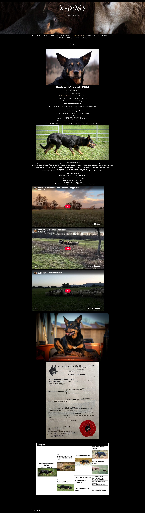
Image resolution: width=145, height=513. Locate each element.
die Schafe (102, 35)
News (45, 35)
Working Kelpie (66, 35)
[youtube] (110, 1)
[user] (112, 1)
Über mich (53, 35)
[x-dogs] (72, 18)
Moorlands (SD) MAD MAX (65, 96)
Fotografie (60, 38)
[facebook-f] (105, 1)
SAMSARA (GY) (91, 35)
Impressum (85, 38)
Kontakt (70, 38)
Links (77, 38)
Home (38, 35)
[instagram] (108, 1)
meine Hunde (78, 35)
